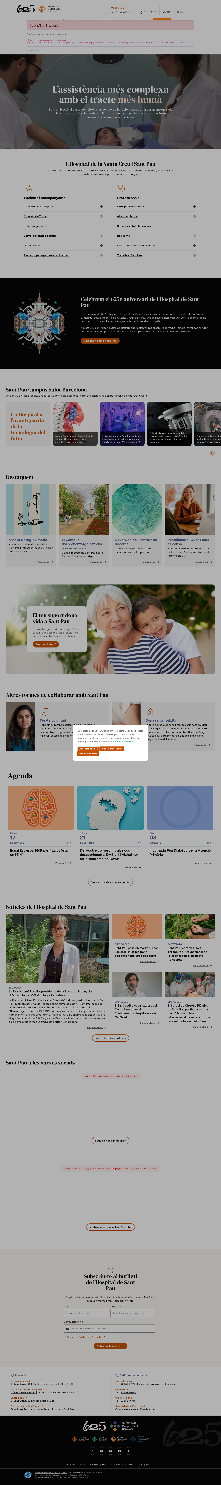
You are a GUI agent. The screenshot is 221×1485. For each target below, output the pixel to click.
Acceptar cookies (88, 749)
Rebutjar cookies (88, 753)
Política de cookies (123, 741)
